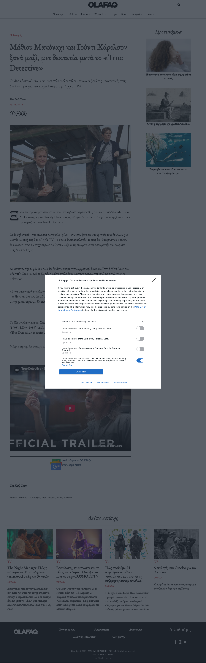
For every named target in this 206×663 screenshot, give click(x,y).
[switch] (140, 328)
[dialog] (103, 331)
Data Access (103, 382)
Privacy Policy (120, 382)
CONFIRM (81, 372)
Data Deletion (85, 382)
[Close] (155, 281)
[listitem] (103, 321)
